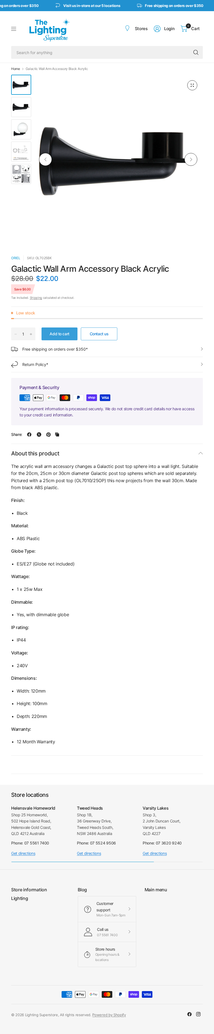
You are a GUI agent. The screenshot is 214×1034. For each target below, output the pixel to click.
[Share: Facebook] (29, 434)
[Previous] (45, 159)
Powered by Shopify (109, 1015)
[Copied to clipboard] (57, 434)
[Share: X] (39, 434)
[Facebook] (189, 1014)
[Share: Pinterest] (48, 434)
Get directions (23, 853)
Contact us (99, 333)
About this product (35, 453)
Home (15, 69)
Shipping (36, 298)
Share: (16, 434)
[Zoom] (192, 85)
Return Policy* (35, 364)
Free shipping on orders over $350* (55, 349)
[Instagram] (198, 1014)
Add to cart (59, 333)
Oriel (15, 258)
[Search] (196, 52)
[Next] (190, 159)
